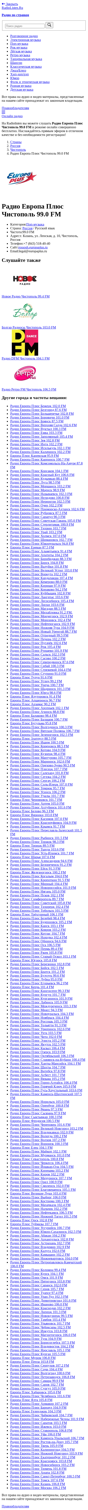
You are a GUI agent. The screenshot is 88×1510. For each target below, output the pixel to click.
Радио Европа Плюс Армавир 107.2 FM (39, 1404)
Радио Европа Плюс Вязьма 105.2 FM (37, 1079)
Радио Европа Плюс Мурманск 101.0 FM (40, 1155)
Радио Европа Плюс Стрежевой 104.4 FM (40, 670)
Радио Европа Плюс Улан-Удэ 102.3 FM (39, 1296)
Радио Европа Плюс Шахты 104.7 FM (37, 1067)
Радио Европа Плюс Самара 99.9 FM (37, 1381)
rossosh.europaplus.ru (33, 247)
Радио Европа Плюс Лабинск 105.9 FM (38, 1002)
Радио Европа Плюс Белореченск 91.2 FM (41, 864)
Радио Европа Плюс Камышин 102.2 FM (40, 1254)
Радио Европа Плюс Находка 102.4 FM (38, 937)
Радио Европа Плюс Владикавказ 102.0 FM (41, 1132)
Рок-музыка (18, 47)
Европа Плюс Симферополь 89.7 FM (37, 899)
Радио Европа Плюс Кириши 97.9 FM (38, 585)
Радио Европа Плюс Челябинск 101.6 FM (40, 1396)
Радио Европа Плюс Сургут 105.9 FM (37, 1388)
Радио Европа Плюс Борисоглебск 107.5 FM (42, 1342)
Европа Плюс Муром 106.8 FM (33, 1358)
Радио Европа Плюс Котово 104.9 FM (37, 750)
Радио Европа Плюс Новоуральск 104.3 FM (42, 1014)
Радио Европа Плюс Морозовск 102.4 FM (40, 620)
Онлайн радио (12, 116)
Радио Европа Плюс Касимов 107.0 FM (39, 819)
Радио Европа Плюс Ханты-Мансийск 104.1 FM (45, 1063)
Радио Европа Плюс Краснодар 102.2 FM (40, 1308)
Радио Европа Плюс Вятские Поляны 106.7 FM (44, 731)
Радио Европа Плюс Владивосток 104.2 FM (42, 1346)
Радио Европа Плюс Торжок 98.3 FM (37, 842)
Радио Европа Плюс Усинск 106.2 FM (37, 792)
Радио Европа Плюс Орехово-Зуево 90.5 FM (42, 765)
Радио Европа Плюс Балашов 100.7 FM (38, 719)
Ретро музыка (20, 55)
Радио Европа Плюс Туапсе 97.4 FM (36, 1293)
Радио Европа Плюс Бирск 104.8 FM (37, 562)
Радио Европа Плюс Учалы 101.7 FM (37, 796)
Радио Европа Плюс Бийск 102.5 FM (37, 968)
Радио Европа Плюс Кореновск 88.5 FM (39, 746)
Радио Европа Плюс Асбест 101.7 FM (37, 1075)
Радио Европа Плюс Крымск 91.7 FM (37, 826)
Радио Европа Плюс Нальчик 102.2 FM (38, 1209)
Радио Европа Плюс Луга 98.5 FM (35, 482)
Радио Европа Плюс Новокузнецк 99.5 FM (41, 1316)
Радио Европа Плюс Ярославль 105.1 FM (40, 1350)
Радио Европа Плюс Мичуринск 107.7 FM (41, 1178)
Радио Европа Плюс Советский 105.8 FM (40, 903)
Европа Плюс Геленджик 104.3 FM (35, 1411)
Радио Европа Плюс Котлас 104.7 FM (37, 933)
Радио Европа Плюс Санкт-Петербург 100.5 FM (45, 1476)
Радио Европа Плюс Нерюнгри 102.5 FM (40, 501)
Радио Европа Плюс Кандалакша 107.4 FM (41, 578)
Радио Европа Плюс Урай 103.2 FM (36, 532)
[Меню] (3, 112)
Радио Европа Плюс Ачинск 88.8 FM (37, 712)
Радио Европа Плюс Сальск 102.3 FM (37, 654)
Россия (27, 228)
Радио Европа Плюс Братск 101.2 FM (37, 972)
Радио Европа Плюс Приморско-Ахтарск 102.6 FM (47, 509)
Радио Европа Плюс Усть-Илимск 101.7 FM (42, 853)
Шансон (16, 63)
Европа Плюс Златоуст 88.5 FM (33, 738)
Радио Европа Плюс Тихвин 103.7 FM (38, 528)
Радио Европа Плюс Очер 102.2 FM (36, 505)
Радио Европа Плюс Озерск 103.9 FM (37, 1052)
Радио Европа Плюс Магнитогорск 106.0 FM (43, 1335)
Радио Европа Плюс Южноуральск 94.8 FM (42, 543)
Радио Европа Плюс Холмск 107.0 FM (38, 536)
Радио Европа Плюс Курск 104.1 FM (37, 1274)
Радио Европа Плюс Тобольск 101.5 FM (39, 910)
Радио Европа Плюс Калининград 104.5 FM (42, 1449)
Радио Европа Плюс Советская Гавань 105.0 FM (45, 520)
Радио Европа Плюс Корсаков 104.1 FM (39, 471)
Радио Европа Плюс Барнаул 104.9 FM (38, 1407)
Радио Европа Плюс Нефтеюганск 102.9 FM (42, 624)
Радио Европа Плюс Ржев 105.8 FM (36, 952)
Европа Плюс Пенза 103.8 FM (32, 1361)
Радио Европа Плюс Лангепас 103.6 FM (39, 597)
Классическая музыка (26, 66)
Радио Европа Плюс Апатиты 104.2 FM (39, 555)
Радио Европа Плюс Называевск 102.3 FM (41, 494)
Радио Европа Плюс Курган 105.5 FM (37, 1354)
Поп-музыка (19, 43)
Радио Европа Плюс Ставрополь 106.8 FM (41, 1430)
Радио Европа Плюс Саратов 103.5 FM (38, 1423)
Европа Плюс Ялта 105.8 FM (31, 1400)
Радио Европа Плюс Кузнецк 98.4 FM (37, 754)
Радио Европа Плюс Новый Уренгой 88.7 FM (43, 631)
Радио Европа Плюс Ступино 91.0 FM (38, 673)
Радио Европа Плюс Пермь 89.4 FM (36, 949)
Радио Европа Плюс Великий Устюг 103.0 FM (44, 570)
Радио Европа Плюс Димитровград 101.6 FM (43, 1300)
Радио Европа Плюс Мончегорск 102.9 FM (41, 616)
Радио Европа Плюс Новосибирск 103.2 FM (42, 1465)
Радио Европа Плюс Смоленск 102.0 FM (39, 1186)
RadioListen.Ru (12, 8)
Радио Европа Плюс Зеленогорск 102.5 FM (41, 735)
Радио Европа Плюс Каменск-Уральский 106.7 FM (47, 1438)
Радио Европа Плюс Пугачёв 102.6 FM (38, 643)
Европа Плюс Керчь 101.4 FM (32, 987)
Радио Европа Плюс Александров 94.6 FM (41, 861)
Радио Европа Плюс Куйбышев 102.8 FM (40, 593)
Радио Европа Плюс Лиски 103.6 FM (37, 605)
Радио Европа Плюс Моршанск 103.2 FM (40, 486)
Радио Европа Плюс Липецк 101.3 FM (38, 1312)
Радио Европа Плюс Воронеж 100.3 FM (39, 1144)
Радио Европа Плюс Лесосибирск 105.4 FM (42, 601)
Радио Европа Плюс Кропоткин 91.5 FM (40, 880)
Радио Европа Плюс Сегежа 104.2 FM (38, 777)
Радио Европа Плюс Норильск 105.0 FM (39, 1102)
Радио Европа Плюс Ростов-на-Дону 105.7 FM (44, 1442)
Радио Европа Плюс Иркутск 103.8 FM (38, 1331)
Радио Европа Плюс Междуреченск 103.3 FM (43, 1006)
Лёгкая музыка (21, 51)
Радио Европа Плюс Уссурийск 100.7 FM (40, 1228)
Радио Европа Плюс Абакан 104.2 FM (38, 1235)
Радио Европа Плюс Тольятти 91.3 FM (38, 1025)
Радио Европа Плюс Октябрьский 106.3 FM (42, 1056)
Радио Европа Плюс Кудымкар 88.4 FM (39, 478)
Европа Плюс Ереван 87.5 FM (32, 547)
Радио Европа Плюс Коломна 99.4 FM (38, 1270)
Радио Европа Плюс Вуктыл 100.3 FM (38, 429)
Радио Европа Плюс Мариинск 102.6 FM (40, 761)
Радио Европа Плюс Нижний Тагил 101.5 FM (43, 1216)
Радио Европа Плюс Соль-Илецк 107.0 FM (41, 784)
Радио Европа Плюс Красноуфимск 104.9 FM (43, 822)
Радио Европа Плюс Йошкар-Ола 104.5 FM (41, 1166)
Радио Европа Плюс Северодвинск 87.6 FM (42, 662)
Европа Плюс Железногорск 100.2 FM (38, 872)
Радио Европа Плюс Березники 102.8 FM (40, 964)
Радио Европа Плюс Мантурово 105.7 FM (40, 757)
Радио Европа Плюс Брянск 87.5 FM (36, 421)
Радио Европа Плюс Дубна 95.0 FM (36, 979)
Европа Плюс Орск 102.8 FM (31, 1220)
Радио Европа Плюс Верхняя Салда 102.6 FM (43, 425)
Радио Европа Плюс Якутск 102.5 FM (37, 1044)
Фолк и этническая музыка (30, 82)
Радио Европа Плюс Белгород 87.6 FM (38, 410)
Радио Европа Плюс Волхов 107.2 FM (38, 1140)
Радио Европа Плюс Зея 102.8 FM (35, 440)
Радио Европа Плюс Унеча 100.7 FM (37, 685)
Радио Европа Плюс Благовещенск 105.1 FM (43, 1189)
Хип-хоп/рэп (19, 74)
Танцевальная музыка (26, 59)
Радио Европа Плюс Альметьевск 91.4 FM (41, 551)
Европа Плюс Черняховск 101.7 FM (36, 800)
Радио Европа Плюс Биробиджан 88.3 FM (41, 559)
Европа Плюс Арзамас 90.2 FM (33, 704)
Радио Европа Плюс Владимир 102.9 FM (40, 1247)
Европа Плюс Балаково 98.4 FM (33, 715)
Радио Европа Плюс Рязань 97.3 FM (36, 1109)
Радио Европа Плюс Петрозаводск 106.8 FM (42, 1377)
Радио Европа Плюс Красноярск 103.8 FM (41, 1461)
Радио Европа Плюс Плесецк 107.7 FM (38, 769)
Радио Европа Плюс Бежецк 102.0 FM (38, 406)
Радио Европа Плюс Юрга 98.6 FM (35, 692)
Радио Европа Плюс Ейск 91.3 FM (35, 868)
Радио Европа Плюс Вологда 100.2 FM (38, 1136)
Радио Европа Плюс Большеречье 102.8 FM (42, 413)
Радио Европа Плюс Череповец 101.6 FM (40, 1124)
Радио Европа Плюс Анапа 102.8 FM (37, 1472)
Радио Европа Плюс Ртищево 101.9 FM (39, 650)
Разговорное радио (24, 36)
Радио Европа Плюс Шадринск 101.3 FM (40, 689)
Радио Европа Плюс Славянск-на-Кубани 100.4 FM (47, 1059)
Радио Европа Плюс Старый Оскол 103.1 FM (43, 956)
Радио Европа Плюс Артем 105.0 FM (37, 803)
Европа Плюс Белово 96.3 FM (32, 811)
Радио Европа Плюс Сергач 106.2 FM (37, 780)
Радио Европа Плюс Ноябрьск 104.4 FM (39, 1017)
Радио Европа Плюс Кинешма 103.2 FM (39, 1170)
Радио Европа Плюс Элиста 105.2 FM (37, 1040)
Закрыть (11, 4)
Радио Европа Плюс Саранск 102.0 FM (38, 1285)
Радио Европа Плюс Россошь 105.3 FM (38, 1021)
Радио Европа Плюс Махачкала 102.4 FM (40, 1205)
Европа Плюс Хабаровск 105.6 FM (35, 1392)
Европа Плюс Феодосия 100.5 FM (35, 1121)
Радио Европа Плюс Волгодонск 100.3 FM (41, 727)
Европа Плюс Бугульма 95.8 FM (33, 723)
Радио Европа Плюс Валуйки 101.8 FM (39, 566)
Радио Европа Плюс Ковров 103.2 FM (38, 929)
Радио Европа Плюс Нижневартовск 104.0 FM (44, 1258)
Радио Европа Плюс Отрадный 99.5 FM (39, 635)
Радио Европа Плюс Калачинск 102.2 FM (40, 452)
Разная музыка (20, 85)
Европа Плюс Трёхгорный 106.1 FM (36, 914)
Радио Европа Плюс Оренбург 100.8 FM (39, 1105)
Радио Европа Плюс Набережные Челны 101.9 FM (47, 1419)
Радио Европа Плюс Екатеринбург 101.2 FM (42, 1457)
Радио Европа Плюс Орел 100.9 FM (36, 1182)
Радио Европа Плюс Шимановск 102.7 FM (41, 540)
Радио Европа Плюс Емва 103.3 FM (36, 433)
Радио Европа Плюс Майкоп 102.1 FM (38, 1151)
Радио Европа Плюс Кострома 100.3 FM (39, 1201)
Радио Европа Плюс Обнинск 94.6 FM (38, 941)
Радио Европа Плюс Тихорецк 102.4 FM (39, 907)
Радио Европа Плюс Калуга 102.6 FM (37, 1251)
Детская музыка (21, 89)
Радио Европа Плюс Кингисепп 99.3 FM (40, 991)
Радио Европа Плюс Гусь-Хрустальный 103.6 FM (46, 1090)
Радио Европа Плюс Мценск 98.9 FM (37, 490)
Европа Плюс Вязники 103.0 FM (34, 815)
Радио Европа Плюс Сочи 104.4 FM (36, 1369)
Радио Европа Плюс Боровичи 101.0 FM (39, 417)
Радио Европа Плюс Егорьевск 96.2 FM (39, 983)
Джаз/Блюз (18, 70)
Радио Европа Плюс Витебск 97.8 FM (37, 1071)
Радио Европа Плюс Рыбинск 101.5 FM (39, 838)
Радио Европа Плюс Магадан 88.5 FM (38, 608)
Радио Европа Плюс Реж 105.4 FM (35, 647)
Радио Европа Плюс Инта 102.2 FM (36, 444)
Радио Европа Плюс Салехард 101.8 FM (39, 773)
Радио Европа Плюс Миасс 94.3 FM (36, 1010)
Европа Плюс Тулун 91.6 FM (31, 677)
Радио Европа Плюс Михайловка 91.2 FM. (41, 612)
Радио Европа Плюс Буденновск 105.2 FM (41, 922)
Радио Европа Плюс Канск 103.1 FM (37, 926)
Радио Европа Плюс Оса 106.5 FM (35, 945)
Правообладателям (15, 108)
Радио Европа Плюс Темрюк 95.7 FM (37, 788)
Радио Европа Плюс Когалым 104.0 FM (39, 876)
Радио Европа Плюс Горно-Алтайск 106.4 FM (43, 1082)
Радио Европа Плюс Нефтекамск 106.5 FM (41, 1212)
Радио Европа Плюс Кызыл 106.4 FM (37, 1048)
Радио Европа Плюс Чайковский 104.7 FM (41, 1415)
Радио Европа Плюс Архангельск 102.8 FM (42, 1239)
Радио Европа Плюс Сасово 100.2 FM (37, 658)
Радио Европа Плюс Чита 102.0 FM (36, 1037)
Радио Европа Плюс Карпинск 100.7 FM (39, 459)
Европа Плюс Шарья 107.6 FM (32, 857)
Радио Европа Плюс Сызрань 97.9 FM (38, 1113)
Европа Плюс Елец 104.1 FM (31, 1147)
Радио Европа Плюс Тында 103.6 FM (37, 849)
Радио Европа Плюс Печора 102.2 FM (38, 639)
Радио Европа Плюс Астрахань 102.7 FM (40, 1243)
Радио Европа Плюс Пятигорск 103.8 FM (40, 1281)
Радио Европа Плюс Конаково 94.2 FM (38, 589)
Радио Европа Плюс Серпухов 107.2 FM (39, 1365)
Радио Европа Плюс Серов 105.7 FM (37, 1289)
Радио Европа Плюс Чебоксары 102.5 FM (40, 1327)
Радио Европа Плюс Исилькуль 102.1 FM (40, 448)
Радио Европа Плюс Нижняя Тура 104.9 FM (42, 627)
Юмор (14, 78)
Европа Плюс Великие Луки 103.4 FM (38, 1193)
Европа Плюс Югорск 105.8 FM (33, 960)
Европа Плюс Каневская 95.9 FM (34, 455)
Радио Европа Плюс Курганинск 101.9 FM (41, 998)
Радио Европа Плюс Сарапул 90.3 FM (37, 517)
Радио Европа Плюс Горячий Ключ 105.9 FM (43, 1086)
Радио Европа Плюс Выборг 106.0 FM (38, 1197)
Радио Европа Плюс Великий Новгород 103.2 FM (46, 1128)
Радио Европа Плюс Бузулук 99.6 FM (37, 975)
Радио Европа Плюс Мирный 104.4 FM (39, 884)
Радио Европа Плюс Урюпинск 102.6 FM (40, 1029)
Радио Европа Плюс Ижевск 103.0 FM (38, 1426)
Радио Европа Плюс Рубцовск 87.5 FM (38, 513)
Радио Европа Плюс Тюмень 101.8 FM (38, 1468)
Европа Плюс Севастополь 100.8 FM (37, 1159)
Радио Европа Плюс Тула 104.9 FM (36, 1339)
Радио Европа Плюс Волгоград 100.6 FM (40, 1373)
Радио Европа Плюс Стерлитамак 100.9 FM (42, 524)
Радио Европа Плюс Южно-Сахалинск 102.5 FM (45, 1231)
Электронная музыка (25, 40)
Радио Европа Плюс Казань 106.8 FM (37, 1484)
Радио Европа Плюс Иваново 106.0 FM (39, 1304)
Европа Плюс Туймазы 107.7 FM (34, 1224)
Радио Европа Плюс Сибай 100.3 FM (37, 666)
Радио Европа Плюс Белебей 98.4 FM (37, 918)
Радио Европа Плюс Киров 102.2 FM (37, 1174)
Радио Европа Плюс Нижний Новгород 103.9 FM (46, 1453)
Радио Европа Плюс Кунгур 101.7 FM (38, 994)
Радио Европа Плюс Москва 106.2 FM (38, 1488)
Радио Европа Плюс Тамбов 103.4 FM (38, 1319)
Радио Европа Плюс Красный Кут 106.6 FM (42, 475)
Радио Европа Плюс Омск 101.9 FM (36, 1277)
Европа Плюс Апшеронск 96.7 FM (35, 700)
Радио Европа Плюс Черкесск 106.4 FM (39, 1163)
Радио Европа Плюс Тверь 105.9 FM (36, 1446)
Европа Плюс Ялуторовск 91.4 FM (35, 696)
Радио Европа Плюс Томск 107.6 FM (37, 1480)
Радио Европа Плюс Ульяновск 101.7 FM (40, 1323)
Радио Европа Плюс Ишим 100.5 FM (37, 742)
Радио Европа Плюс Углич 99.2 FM (36, 681)
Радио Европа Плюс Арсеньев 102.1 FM (39, 708)
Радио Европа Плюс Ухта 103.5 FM (36, 1033)
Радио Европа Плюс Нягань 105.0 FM (37, 891)
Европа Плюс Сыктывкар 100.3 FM (36, 1117)
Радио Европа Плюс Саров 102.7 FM (37, 1384)
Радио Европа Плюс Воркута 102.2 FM (38, 574)
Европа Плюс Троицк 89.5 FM (32, 845)
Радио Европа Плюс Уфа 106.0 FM (35, 1434)
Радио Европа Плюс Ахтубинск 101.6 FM (40, 807)
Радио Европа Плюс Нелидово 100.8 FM (39, 498)
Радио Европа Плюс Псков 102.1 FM (37, 895)
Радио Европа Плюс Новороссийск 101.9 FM (43, 887)
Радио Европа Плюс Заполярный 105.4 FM (41, 436)
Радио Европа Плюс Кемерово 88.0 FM (38, 582)
